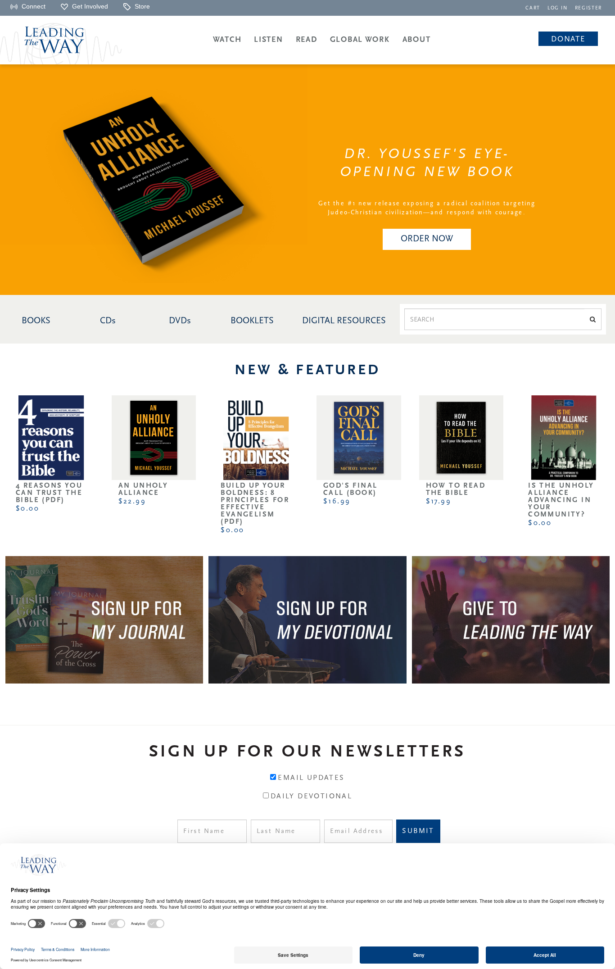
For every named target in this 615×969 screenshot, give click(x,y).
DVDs (180, 321)
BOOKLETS (252, 321)
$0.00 (27, 508)
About (416, 40)
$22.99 (132, 501)
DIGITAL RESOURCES (344, 321)
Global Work (360, 40)
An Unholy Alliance (143, 489)
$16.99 (336, 501)
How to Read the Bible (455, 489)
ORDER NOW (427, 239)
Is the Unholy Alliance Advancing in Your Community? (561, 500)
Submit (418, 831)
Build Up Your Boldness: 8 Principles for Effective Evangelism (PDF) (255, 503)
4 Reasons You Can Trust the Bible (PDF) (49, 493)
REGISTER (588, 8)
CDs (108, 321)
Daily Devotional (311, 796)
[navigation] (533, 7)
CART (532, 8)
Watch (227, 40)
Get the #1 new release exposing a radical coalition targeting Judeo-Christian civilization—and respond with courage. (426, 208)
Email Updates (311, 778)
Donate (568, 39)
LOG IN (557, 8)
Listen (268, 40)
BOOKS (36, 321)
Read (306, 40)
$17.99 (438, 501)
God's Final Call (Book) (350, 489)
